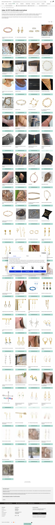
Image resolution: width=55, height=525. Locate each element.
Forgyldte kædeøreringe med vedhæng (20, 384)
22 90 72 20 (17, 512)
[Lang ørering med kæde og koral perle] (34, 341)
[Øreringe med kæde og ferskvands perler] (47, 304)
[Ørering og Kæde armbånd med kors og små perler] (34, 434)
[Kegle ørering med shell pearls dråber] (47, 323)
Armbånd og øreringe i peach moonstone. (20, 366)
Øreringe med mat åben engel (45, 275)
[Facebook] (15, 515)
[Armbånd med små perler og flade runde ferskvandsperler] (7, 214)
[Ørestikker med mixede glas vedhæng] (47, 286)
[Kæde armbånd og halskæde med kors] (21, 214)
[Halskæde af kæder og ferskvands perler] (7, 102)
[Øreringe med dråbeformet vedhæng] (21, 341)
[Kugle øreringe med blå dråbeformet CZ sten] (34, 378)
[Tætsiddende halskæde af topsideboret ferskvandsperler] (7, 66)
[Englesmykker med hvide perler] (47, 452)
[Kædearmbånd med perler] (47, 177)
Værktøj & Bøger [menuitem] (28, 3)
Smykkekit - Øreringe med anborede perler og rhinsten (7, 385)
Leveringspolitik (4, 513)
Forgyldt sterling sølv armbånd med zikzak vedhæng (7, 185)
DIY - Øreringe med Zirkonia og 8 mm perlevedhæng (33, 403)
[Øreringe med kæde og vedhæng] (7, 434)
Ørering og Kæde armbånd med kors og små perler (34, 441)
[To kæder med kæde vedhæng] (47, 84)
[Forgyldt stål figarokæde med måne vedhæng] (21, 66)
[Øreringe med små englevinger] (21, 416)
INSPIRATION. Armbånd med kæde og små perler (20, 203)
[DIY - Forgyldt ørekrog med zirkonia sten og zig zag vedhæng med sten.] (7, 250)
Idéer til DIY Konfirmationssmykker (10, 7)
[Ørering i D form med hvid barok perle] (47, 359)
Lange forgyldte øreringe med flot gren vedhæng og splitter (7, 294)
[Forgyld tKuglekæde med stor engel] (7, 48)
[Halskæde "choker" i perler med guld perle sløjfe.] (7, 84)
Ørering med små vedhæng (5, 459)
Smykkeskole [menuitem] (48, 3)
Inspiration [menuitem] (43, 3)
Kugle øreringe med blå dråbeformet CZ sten (34, 384)
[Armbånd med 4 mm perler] (34, 159)
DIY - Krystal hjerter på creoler (6, 403)
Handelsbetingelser (4, 512)
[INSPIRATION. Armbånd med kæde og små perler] (21, 195)
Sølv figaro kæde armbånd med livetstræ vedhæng (20, 147)
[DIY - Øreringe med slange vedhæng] (34, 416)
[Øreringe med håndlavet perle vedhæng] (7, 359)
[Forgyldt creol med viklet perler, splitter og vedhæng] (47, 341)
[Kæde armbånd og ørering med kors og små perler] (7, 195)
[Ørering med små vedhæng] (7, 452)
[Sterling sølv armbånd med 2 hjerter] (7, 139)
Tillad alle (39, 271)
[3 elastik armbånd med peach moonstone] (34, 121)
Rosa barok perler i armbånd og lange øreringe (33, 367)
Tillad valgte (27, 271)
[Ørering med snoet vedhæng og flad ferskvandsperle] (47, 434)
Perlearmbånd (30, 184)
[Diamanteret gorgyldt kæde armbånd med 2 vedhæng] (7, 159)
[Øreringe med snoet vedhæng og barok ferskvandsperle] (7, 416)
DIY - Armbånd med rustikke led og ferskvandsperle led (46, 110)
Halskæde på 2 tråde (18, 55)
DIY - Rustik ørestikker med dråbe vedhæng (7, 239)
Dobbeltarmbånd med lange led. (46, 220)
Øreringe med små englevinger (19, 422)
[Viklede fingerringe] (34, 30)
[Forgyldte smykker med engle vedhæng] (21, 304)
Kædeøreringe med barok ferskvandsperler (33, 459)
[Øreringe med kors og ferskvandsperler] (21, 434)
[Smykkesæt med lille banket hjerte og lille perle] (21, 232)
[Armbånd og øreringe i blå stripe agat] (34, 286)
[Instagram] (17, 515)
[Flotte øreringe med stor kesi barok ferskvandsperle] (21, 286)
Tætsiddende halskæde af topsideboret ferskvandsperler (7, 73)
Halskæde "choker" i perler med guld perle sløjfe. (7, 92)
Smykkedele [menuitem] (22, 3)
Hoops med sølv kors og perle (32, 275)
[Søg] (45, 2)
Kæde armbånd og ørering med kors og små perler (7, 203)
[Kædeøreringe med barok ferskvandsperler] (34, 452)
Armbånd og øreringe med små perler (33, 220)
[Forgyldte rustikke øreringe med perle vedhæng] (47, 232)
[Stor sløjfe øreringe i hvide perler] (34, 250)
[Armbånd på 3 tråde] (21, 102)
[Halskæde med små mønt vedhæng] (34, 66)
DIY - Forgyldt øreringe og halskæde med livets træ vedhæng (47, 385)
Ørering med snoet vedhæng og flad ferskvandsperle (46, 441)
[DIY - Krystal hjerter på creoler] (7, 396)
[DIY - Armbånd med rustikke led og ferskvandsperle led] (47, 102)
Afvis (15, 271)
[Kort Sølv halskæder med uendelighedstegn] (34, 84)
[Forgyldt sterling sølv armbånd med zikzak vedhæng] (7, 177)
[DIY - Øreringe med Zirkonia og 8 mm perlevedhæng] (34, 396)
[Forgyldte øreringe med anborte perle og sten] (7, 323)
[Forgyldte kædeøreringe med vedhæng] (21, 378)
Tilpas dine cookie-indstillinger (5, 522)
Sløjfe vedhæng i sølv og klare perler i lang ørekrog (33, 330)
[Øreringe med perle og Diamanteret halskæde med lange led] (21, 396)
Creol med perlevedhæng (18, 275)
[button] (27, 524)
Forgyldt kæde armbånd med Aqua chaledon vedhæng (32, 147)
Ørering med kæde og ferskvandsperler (20, 459)
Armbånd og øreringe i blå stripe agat (33, 293)
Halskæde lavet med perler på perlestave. (33, 55)
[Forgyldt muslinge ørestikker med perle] (7, 269)
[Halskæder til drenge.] (21, 84)
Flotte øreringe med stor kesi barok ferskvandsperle (19, 294)
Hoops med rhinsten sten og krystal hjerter (7, 348)
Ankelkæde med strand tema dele (46, 37)
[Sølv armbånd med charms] (7, 121)
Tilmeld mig (39, 513)
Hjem (2, 7)
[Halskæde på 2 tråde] (21, 48)
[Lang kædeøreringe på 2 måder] (21, 323)
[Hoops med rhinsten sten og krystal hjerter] (7, 341)
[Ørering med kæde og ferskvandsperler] (21, 452)
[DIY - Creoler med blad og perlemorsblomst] (21, 30)
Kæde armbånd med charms (32, 109)
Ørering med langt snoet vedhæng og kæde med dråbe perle (47, 258)
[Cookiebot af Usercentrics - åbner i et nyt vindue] (42, 253)
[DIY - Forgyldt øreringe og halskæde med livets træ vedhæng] (47, 378)
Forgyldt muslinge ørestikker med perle (7, 275)
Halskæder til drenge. (18, 91)
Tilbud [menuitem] (6, 3)
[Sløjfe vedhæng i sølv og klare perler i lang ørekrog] (34, 323)
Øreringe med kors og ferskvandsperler (20, 441)
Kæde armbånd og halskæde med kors (20, 220)
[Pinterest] (18, 515)
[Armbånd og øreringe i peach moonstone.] (21, 359)
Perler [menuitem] (17, 3)
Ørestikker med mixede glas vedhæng (46, 293)
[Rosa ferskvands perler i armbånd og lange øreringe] (7, 30)
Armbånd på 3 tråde (17, 109)
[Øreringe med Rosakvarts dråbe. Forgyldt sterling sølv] (47, 416)
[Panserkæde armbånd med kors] (21, 159)
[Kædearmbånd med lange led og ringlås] (21, 177)
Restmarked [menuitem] (10, 3)
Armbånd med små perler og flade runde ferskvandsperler (7, 221)
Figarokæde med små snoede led (46, 55)
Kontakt (3, 511)
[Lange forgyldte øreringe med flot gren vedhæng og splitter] (7, 286)
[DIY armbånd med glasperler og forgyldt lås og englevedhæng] (34, 195)
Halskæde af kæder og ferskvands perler (7, 109)
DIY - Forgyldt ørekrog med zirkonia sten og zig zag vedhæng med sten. (7, 258)
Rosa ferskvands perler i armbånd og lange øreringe (7, 38)
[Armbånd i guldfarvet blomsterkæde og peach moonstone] (21, 121)
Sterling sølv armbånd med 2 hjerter (6, 146)
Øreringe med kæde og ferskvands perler (47, 311)
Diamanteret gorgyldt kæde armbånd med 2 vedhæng (7, 166)
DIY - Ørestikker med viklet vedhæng (33, 239)
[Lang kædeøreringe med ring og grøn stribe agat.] (34, 304)
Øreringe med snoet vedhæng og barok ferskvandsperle (7, 423)
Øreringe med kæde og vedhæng (6, 441)
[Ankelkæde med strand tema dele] (47, 30)
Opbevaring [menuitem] (33, 3)
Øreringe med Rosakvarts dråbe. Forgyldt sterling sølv (47, 423)
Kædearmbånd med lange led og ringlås (20, 184)
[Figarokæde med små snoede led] (47, 48)
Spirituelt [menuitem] (38, 3)
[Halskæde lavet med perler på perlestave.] (34, 48)
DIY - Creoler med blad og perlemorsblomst (20, 37)
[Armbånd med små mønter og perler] (47, 121)
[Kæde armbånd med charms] (34, 102)
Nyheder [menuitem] (3, 3)
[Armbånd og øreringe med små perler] (34, 214)
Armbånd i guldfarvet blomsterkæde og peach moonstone (20, 128)
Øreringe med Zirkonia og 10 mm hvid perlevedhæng (46, 403)
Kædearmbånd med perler (45, 184)
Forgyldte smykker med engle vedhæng (20, 311)
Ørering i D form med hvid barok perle (46, 366)
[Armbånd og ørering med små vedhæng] (47, 195)
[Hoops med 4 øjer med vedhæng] (21, 250)
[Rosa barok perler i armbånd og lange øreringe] (34, 359)
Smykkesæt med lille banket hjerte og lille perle (20, 239)
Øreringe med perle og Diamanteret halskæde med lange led (19, 403)
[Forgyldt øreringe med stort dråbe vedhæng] (7, 304)
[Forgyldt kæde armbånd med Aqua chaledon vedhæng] (34, 139)
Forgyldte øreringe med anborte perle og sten (7, 330)
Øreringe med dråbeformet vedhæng (20, 348)
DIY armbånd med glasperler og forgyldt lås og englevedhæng (33, 203)
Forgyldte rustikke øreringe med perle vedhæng (46, 239)
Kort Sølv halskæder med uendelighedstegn (34, 91)
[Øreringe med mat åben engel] (47, 269)
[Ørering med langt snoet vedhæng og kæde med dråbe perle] (47, 250)
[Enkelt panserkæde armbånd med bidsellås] (47, 159)
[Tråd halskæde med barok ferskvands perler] (47, 66)
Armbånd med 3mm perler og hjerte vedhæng (46, 147)
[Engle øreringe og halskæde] (7, 470)
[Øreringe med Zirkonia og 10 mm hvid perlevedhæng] (47, 396)
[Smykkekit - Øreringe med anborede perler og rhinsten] (7, 378)
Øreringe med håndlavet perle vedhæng (7, 366)
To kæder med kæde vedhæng (45, 91)
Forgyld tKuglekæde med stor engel (6, 55)
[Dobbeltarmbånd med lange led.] (47, 214)
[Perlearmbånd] (34, 177)
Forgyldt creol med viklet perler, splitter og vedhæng (47, 348)
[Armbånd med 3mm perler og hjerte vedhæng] (47, 139)
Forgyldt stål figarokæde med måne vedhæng (19, 73)
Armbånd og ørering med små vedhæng (47, 202)
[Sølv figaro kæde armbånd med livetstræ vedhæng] (21, 139)
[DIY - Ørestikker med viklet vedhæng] (34, 232)
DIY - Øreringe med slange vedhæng (33, 422)
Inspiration (3, 508)
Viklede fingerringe (30, 37)
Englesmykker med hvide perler (45, 459)
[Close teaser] (31, 522)
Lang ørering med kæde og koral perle (33, 348)
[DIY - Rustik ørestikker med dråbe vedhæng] (7, 232)
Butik (4, 7)
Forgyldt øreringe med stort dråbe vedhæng (7, 311)
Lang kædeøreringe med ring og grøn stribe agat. (33, 312)
